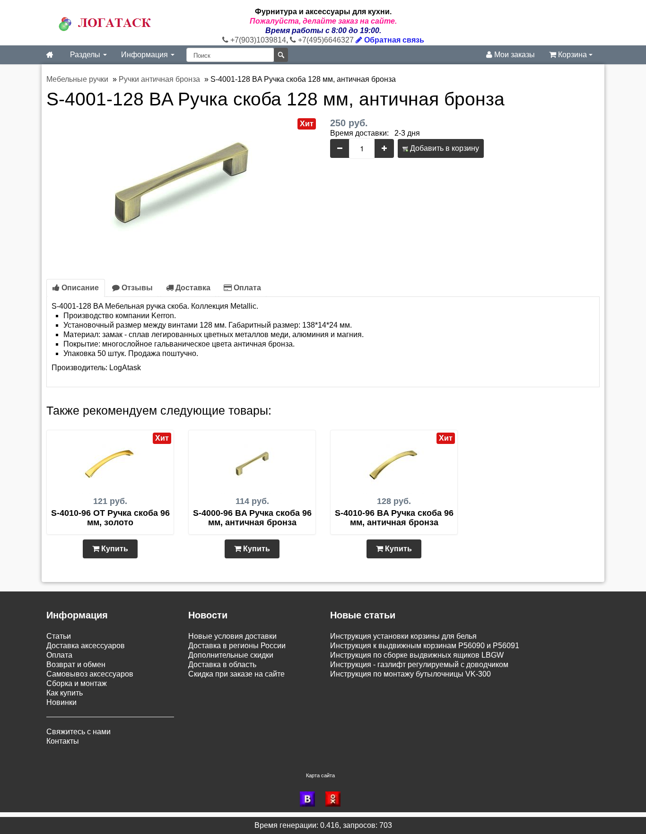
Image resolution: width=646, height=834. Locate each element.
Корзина (572, 55)
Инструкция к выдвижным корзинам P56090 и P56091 (424, 646)
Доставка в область (222, 664)
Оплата (246, 288)
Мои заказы (513, 55)
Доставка (192, 288)
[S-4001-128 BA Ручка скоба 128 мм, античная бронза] (181, 188)
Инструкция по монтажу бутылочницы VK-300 (410, 674)
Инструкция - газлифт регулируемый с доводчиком (419, 664)
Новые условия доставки (232, 636)
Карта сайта (320, 775)
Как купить (64, 693)
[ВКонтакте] (310, 799)
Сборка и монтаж (76, 683)
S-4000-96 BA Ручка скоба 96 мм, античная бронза (252, 517)
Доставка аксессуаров (85, 646)
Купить (113, 549)
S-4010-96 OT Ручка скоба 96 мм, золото (110, 517)
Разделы (86, 55)
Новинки (61, 702)
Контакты (62, 741)
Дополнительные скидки (230, 655)
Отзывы (136, 288)
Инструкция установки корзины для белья (403, 636)
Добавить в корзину (443, 148)
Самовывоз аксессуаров (89, 674)
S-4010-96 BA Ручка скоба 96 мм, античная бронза (394, 517)
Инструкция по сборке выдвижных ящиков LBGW (417, 655)
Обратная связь (393, 40)
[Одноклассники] (335, 799)
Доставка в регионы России (237, 646)
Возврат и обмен (75, 664)
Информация (145, 55)
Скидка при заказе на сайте (236, 674)
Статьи (58, 636)
